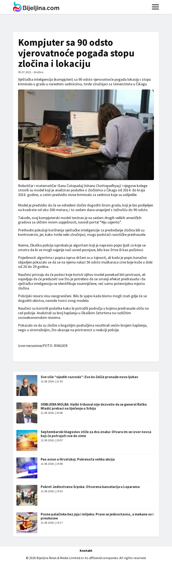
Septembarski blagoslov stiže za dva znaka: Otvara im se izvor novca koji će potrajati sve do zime (96, 434)
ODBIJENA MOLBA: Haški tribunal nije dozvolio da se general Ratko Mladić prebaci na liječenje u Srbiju (94, 406)
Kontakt (86, 550)
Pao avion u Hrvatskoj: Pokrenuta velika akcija (78, 459)
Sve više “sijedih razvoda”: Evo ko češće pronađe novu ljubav (89, 377)
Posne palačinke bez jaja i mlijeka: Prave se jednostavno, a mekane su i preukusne (97, 516)
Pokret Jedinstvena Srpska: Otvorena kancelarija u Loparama (90, 486)
